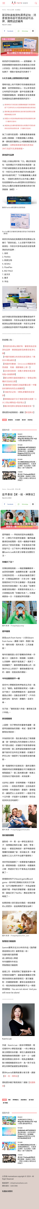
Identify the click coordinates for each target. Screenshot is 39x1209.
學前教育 (20, 434)
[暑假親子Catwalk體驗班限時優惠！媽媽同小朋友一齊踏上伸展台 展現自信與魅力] (9, 475)
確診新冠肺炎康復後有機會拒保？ (18, 406)
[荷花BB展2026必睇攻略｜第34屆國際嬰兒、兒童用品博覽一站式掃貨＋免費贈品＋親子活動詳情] (9, 463)
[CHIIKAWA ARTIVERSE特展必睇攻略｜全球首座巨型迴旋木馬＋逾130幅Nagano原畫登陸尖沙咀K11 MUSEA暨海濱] (9, 448)
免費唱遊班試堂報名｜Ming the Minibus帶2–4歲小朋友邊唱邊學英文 (27, 439)
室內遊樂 (20, 445)
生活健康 (17, 420)
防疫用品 (30, 420)
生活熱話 (17, 10)
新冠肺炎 (29, 412)
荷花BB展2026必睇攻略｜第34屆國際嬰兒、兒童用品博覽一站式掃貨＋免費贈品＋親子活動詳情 (27, 465)
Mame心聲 (10, 10)
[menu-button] (4, 3)
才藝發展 (20, 472)
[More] (33, 31)
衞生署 (24, 420)
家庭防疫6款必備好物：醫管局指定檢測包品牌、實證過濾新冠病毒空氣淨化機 (19, 350)
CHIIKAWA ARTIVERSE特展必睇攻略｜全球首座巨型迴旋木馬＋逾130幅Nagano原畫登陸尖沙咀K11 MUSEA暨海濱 (27, 451)
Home (4, 10)
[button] (36, 3)
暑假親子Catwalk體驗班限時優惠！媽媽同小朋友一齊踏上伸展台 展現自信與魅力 (27, 477)
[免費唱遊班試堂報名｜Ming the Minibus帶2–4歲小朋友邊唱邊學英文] (9, 437)
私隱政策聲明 (7, 1191)
